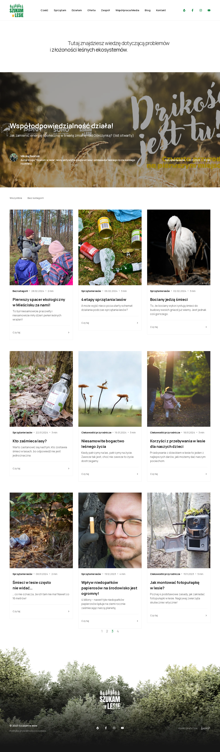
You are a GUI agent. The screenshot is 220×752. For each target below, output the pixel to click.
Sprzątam (60, 10)
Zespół (105, 10)
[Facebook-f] (192, 10)
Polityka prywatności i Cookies (28, 731)
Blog (148, 10)
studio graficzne (188, 728)
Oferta (91, 10)
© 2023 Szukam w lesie (23, 725)
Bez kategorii (36, 198)
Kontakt (161, 10)
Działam (77, 10)
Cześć (44, 10)
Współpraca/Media (127, 10)
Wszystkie (16, 198)
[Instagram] (200, 10)
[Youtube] (209, 10)
